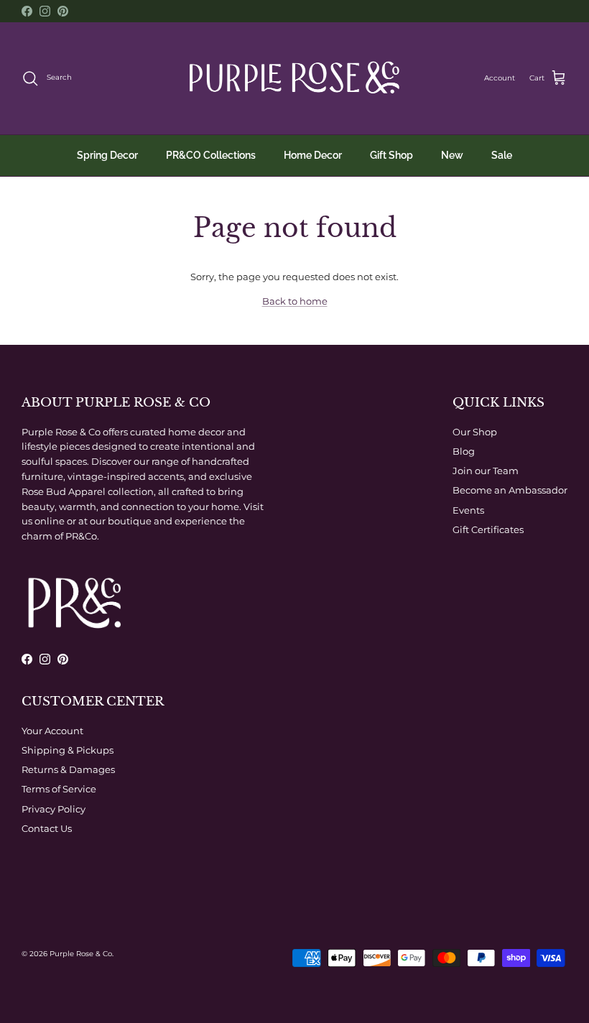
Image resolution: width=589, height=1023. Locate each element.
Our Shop (475, 432)
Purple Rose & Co (81, 953)
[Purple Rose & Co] (294, 78)
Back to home (295, 301)
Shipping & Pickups (67, 750)
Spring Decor (107, 155)
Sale (501, 155)
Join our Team (486, 470)
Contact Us (47, 828)
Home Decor (313, 155)
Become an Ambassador (510, 490)
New (452, 155)
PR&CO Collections (211, 155)
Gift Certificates (488, 529)
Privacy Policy (53, 809)
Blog (464, 451)
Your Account (52, 730)
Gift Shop (391, 155)
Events (468, 510)
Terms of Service (59, 789)
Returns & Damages (68, 769)
